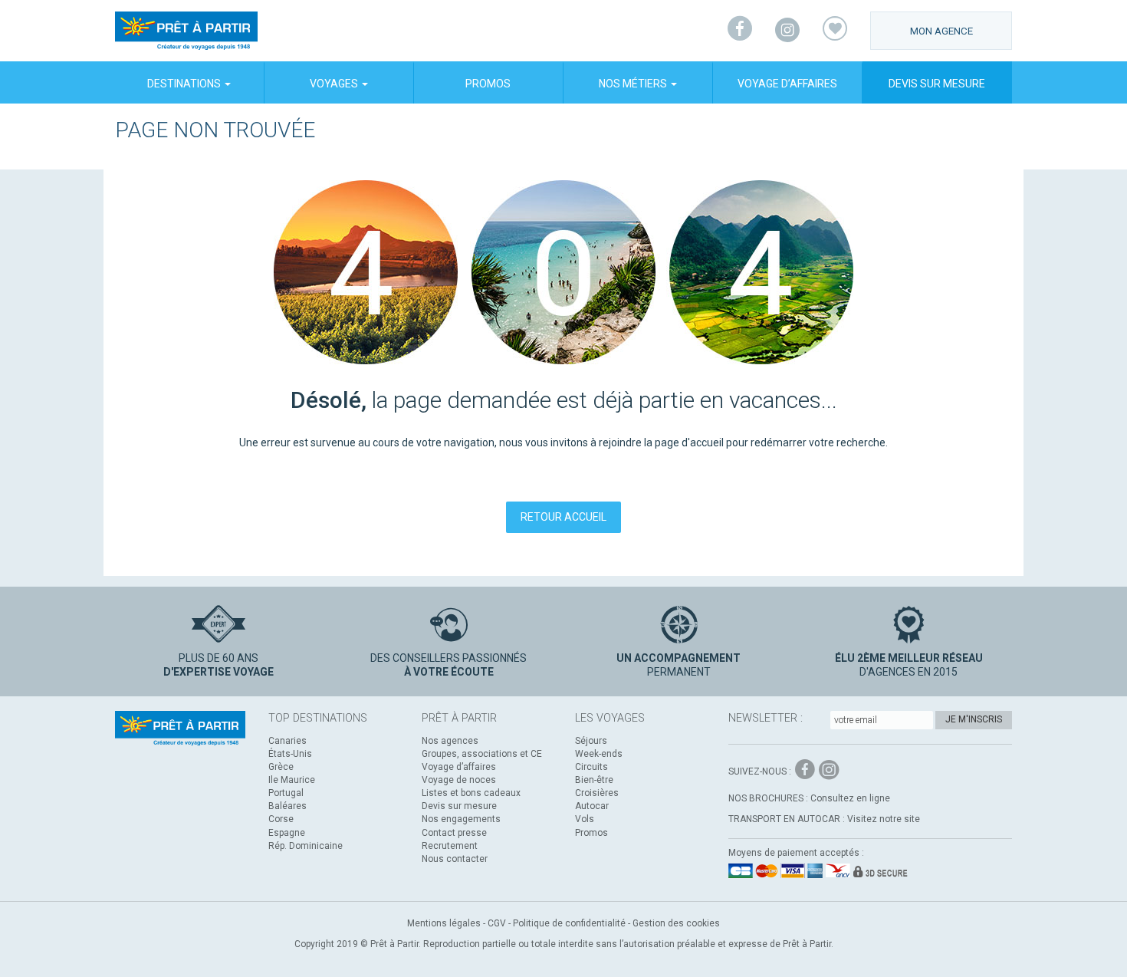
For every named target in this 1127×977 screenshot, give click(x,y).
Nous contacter (455, 859)
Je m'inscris (973, 719)
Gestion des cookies (676, 923)
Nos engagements (461, 819)
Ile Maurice (291, 780)
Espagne (286, 832)
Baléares (287, 806)
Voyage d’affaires (787, 83)
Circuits (591, 767)
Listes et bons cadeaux (471, 793)
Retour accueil (563, 517)
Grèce (281, 767)
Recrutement (450, 845)
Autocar (592, 806)
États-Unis (290, 753)
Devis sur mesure (937, 83)
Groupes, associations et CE (482, 753)
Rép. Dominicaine (305, 845)
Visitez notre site (883, 819)
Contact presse (454, 832)
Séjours (591, 740)
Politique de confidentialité (569, 923)
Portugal (286, 793)
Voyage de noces (459, 780)
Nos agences (450, 740)
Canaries (287, 740)
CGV (497, 923)
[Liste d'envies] (835, 30)
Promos (488, 83)
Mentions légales (444, 923)
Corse (281, 819)
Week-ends (599, 753)
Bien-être (594, 780)
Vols (584, 819)
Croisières (597, 793)
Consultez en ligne (850, 798)
